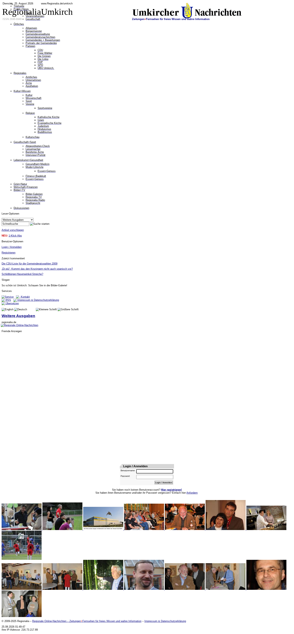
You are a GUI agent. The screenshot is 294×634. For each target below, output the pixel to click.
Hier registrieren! (171, 489)
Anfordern (192, 492)
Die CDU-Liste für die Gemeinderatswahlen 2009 (29, 263)
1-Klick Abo (15, 235)
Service (9, 296)
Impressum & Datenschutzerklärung (38, 300)
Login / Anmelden (12, 247)
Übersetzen (12, 303)
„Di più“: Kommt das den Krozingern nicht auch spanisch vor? (37, 268)
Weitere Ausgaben (18, 316)
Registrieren (8, 252)
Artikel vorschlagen (13, 230)
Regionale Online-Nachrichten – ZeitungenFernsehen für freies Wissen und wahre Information (86, 621)
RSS (8, 300)
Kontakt (24, 296)
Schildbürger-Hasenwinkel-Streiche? (22, 274)
